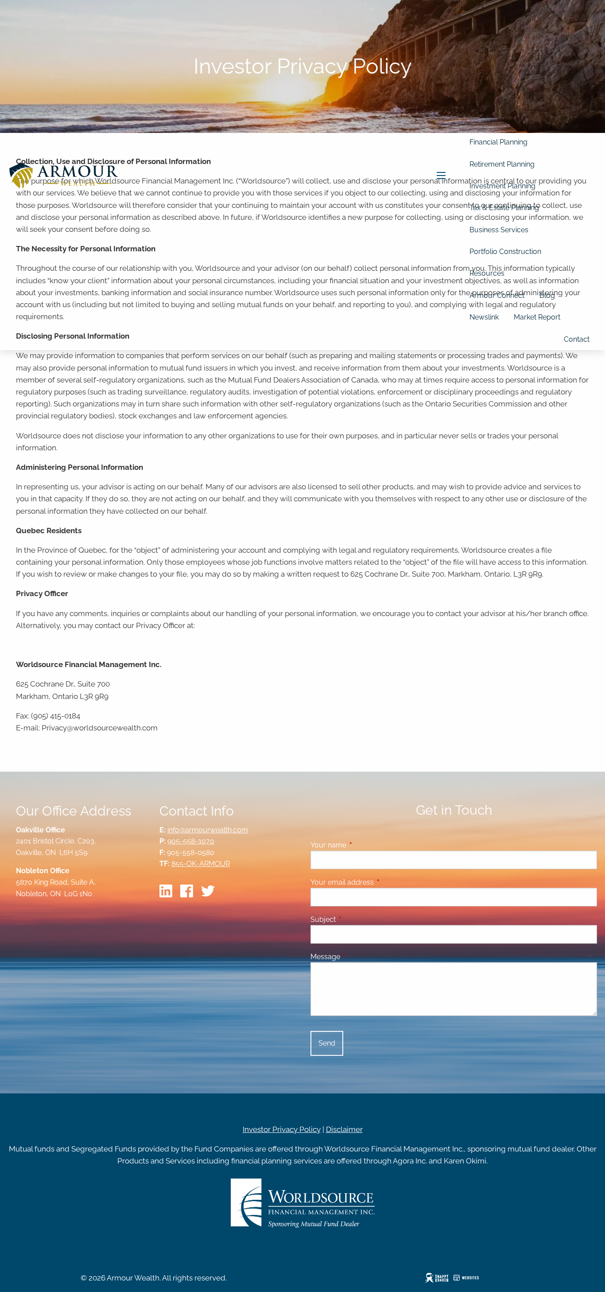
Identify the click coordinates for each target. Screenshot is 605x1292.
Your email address (376, 882)
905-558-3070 (190, 841)
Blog (547, 295)
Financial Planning (498, 142)
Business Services (498, 230)
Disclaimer (344, 1129)
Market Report (537, 317)
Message (359, 956)
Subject (357, 919)
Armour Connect (496, 295)
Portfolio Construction (505, 251)
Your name (362, 845)
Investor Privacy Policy (282, 1129)
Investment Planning (502, 186)
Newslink (484, 317)
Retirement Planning (502, 164)
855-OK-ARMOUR (200, 863)
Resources (486, 273)
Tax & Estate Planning (504, 207)
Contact (576, 339)
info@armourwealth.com (207, 830)
